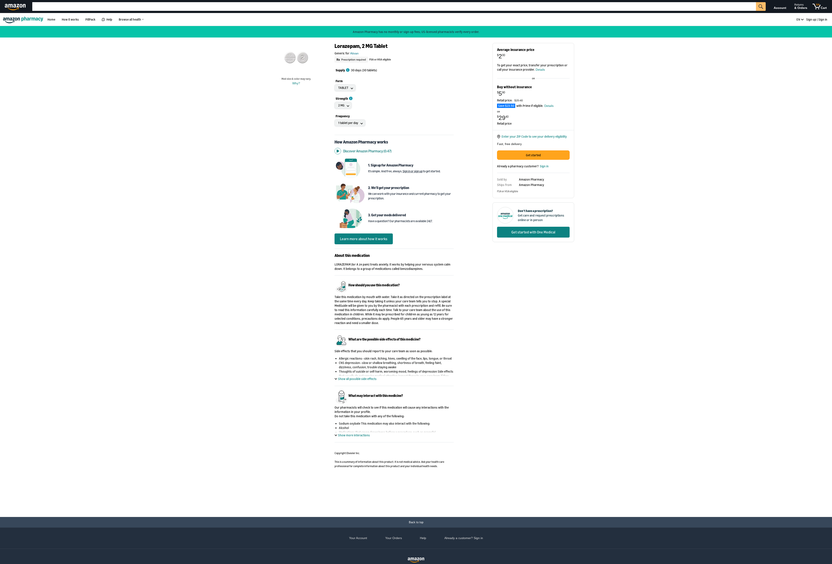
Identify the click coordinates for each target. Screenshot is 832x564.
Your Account (358, 538)
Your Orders (393, 538)
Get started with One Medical (533, 232)
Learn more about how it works (363, 239)
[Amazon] (15, 6)
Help (109, 19)
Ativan (354, 53)
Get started (533, 155)
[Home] (23, 19)
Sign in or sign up (412, 171)
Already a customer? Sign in (463, 538)
